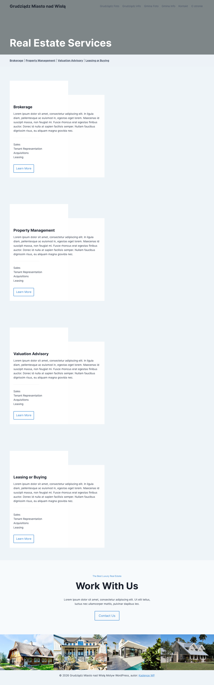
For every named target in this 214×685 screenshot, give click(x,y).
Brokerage (16, 60)
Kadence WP (147, 675)
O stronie (197, 6)
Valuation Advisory (70, 60)
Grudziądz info (131, 6)
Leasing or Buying (97, 60)
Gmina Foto (151, 6)
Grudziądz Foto (109, 6)
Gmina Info (168, 6)
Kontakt (183, 6)
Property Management (40, 60)
